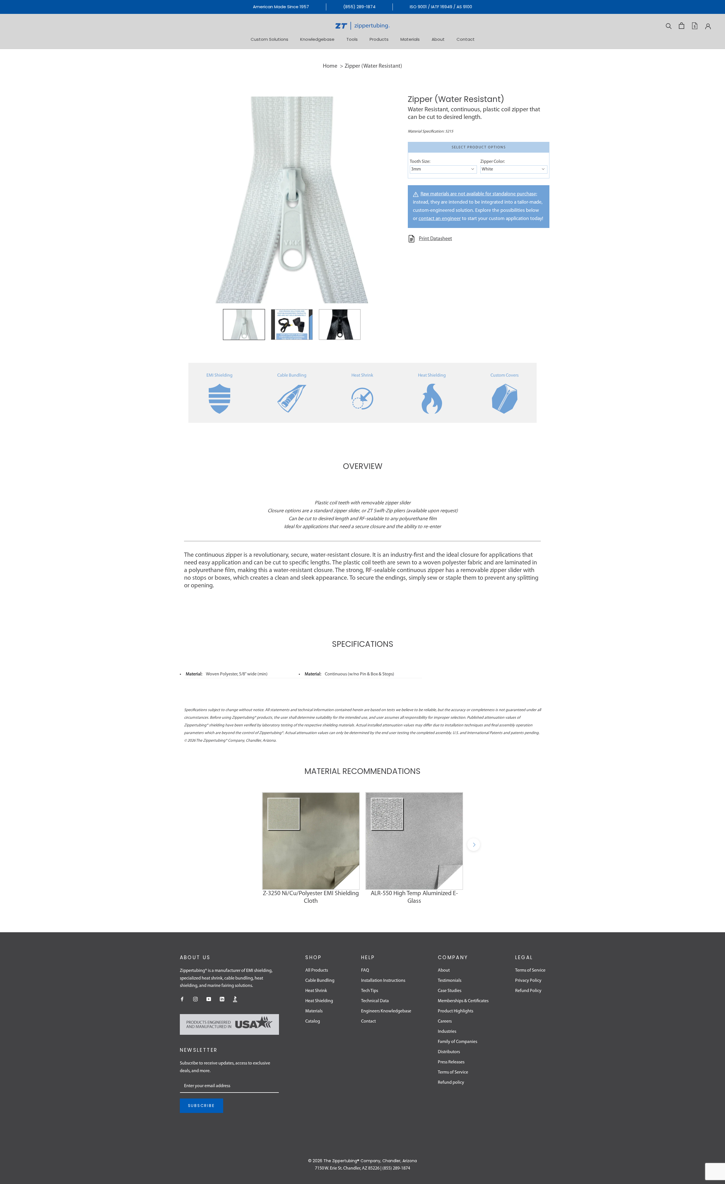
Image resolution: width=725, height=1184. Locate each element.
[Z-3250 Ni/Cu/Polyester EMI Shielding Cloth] (311, 841)
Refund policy (451, 1082)
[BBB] (235, 999)
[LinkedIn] (222, 999)
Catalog (312, 1021)
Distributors (449, 1052)
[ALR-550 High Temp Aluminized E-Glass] (414, 841)
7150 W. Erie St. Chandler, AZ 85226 (347, 1168)
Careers (445, 1021)
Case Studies (449, 991)
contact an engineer (440, 218)
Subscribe (201, 1105)
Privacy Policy (528, 980)
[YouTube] (208, 999)
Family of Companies (457, 1042)
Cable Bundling (291, 375)
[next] (473, 844)
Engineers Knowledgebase (386, 1011)
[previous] (251, 844)
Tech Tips (369, 991)
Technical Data (375, 1001)
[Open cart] (681, 25)
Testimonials (449, 980)
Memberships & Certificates (463, 1001)
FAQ (365, 970)
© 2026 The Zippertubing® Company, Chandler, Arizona (362, 1161)
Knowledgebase (317, 39)
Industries (447, 1031)
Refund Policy (528, 991)
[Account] (708, 26)
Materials (410, 39)
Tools (352, 39)
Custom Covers (505, 375)
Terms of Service (453, 1072)
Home (330, 66)
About (438, 39)
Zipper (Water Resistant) (373, 66)
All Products (316, 970)
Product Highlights (455, 1011)
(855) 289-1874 (359, 7)
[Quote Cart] (694, 25)
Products (379, 39)
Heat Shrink (362, 375)
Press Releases (451, 1062)
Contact (466, 39)
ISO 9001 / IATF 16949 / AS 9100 (441, 7)
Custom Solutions (269, 39)
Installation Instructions (383, 980)
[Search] (669, 26)
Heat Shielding (432, 375)
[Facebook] (182, 999)
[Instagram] (195, 999)
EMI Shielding (219, 375)
